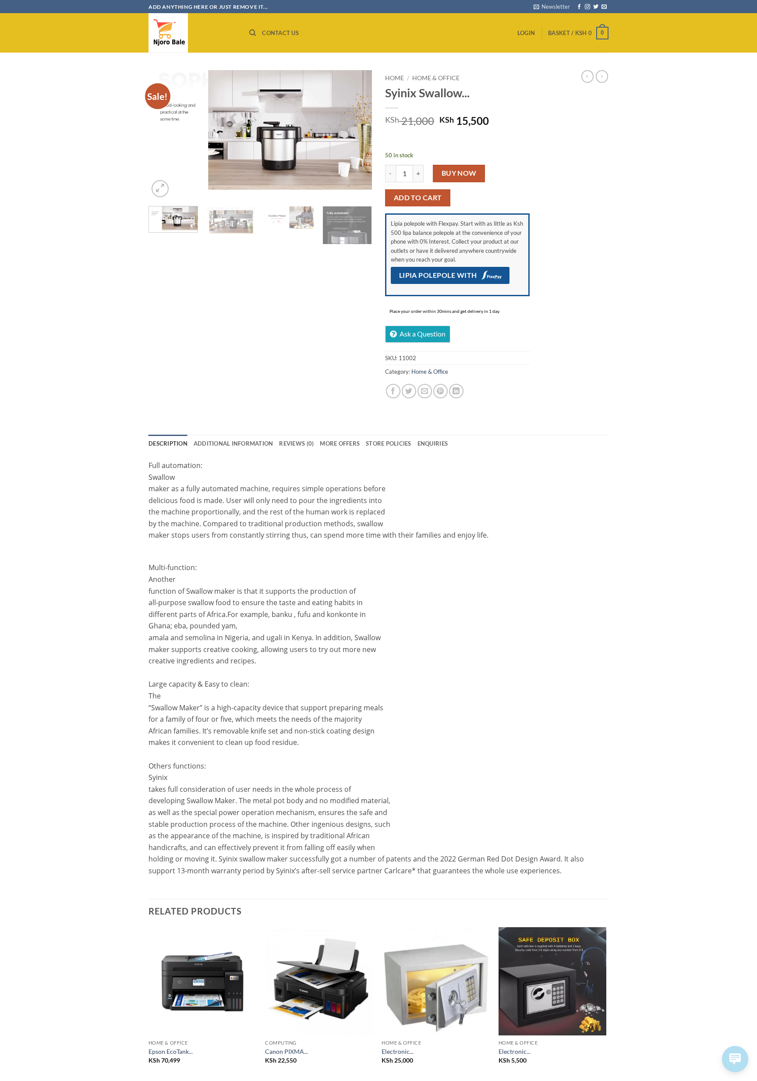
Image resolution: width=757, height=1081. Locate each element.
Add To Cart (418, 198)
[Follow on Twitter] (595, 7)
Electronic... (398, 1051)
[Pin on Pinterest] (440, 391)
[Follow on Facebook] (579, 7)
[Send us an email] (604, 7)
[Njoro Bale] (192, 33)
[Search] (252, 33)
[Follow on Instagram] (587, 7)
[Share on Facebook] (393, 391)
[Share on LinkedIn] (456, 391)
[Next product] (587, 76)
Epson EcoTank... (171, 1051)
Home (394, 78)
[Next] (356, 135)
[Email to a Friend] (424, 391)
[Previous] (164, 135)
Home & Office (436, 78)
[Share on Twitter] (409, 391)
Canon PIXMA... (286, 1051)
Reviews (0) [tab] (296, 443)
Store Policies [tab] (388, 443)
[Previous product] (602, 76)
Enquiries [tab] (432, 443)
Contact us (280, 32)
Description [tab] (168, 443)
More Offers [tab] (340, 443)
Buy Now (459, 173)
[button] (552, 6)
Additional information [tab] (233, 443)
